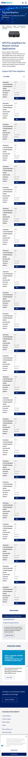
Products (9, 26)
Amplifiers (16, 27)
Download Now (9, 635)
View (17, 98)
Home (3, 26)
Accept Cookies (14, 754)
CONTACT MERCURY (10, 699)
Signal (14, 26)
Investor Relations (6, 716)
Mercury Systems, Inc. (7, 729)
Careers (4, 725)
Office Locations (6, 722)
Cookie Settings (14, 750)
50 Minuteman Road (6, 732)
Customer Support (6, 719)
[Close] (26, 736)
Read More (9, 677)
